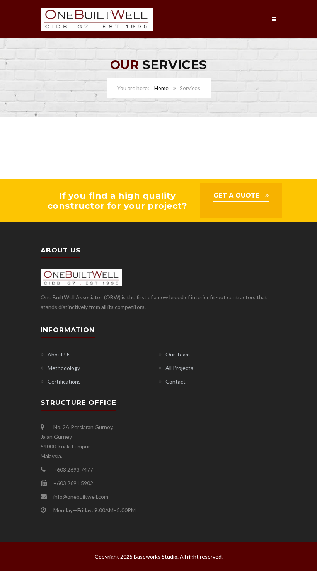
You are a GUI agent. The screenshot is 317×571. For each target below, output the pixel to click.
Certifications (64, 381)
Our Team (177, 354)
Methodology (64, 368)
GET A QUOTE (236, 195)
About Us (59, 354)
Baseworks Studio (155, 556)
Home (161, 88)
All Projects (179, 368)
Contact (175, 381)
